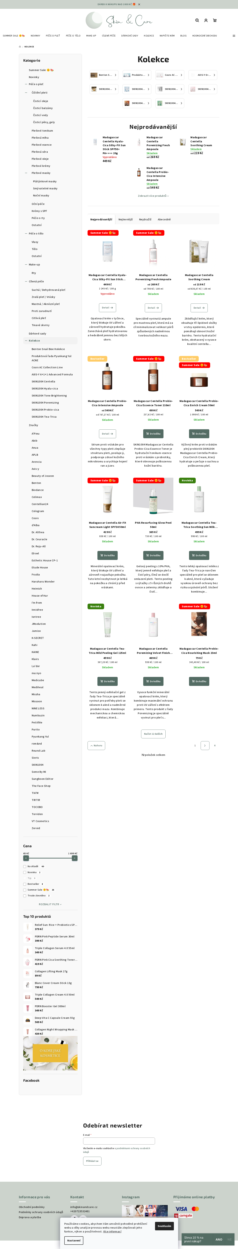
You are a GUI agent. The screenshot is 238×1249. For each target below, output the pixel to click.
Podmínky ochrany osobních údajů (41, 1212)
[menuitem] (14, 36)
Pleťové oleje (40, 159)
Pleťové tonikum (42, 131)
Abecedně (164, 219)
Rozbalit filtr (49, 904)
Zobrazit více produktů (152, 196)
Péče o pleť (36, 84)
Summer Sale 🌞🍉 (41, 70)
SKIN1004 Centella (43, 381)
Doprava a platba (30, 1217)
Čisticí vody (40, 115)
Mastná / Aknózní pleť (46, 304)
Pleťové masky (41, 173)
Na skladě (36, 866)
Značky (33, 425)
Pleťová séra (40, 152)
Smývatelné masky (45, 188)
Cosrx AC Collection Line (47, 367)
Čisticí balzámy (43, 108)
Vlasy (35, 242)
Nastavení (73, 1240)
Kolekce (34, 341)
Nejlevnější (126, 219)
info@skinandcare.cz (84, 1207)
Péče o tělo (36, 233)
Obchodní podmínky (32, 1207)
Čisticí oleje (40, 101)
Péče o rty (38, 218)
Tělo (35, 249)
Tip (31, 878)
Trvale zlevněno (38, 895)
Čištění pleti (40, 93)
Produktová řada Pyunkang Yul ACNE (52, 358)
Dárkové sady (37, 334)
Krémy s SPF (39, 211)
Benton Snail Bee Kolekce (48, 349)
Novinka (34, 872)
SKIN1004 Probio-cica (45, 410)
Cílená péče (36, 281)
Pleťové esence (42, 145)
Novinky (34, 77)
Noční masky (41, 195)
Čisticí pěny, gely (44, 122)
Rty (34, 273)
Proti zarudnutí (42, 311)
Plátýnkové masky (45, 181)
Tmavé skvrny (41, 325)
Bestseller (35, 884)
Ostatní (37, 225)
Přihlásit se (92, 1161)
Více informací (112, 1231)
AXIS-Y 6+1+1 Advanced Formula (52, 374)
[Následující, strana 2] (205, 745)
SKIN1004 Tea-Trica (44, 417)
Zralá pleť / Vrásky (43, 297)
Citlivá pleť (39, 318)
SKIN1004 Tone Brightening (49, 396)
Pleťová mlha (40, 138)
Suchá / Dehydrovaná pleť (48, 290)
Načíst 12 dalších (153, 734)
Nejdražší (145, 219)
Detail (105, 307)
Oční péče (38, 204)
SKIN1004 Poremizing (45, 403)
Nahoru (98, 745)
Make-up (34, 264)
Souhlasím (164, 1226)
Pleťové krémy (41, 166)
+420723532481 (80, 1211)
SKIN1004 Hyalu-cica (45, 388)
